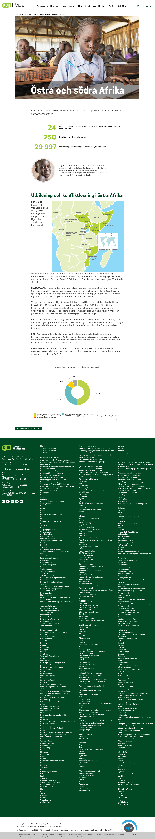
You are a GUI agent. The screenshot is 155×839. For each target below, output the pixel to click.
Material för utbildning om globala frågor (57, 602)
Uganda (43, 512)
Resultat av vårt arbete (49, 619)
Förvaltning (45, 700)
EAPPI (43, 671)
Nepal (42, 517)
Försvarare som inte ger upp (51, 477)
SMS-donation (46, 639)
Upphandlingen (46, 745)
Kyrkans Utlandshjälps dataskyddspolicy (57, 466)
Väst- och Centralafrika (49, 656)
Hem (42, 495)
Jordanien (44, 508)
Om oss (92, 6)
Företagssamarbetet (48, 630)
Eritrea (43, 758)
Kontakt (102, 6)
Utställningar (45, 800)
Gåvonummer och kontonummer (53, 632)
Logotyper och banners (49, 558)
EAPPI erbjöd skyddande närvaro (54, 693)
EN (151, 6)
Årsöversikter (45, 802)
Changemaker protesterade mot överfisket (57, 721)
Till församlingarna (48, 448)
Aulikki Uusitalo (46, 612)
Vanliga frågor (46, 741)
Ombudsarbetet (46, 569)
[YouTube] (12, 501)
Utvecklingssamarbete (49, 772)
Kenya (43, 523)
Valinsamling (45, 532)
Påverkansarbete (47, 739)
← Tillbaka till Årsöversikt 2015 (28, 428)
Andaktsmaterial (47, 599)
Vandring (44, 584)
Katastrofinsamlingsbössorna (52, 589)
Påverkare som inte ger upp (51, 482)
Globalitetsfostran (48, 787)
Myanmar (44, 519)
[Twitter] (8, 501)
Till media (44, 452)
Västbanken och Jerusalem (51, 521)
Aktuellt (82, 6)
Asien (42, 658)
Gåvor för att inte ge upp (50, 475)
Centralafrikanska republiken (52, 514)
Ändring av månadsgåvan (50, 549)
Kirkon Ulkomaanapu (13, 5)
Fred (42, 776)
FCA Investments (47, 543)
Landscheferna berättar (50, 617)
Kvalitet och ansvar (48, 743)
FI (143, 6)
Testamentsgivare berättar (51, 610)
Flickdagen (44, 493)
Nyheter (43, 643)
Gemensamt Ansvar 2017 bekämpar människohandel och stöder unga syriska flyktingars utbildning (57, 486)
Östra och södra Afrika (49, 458)
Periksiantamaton (47, 469)
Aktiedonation (46, 621)
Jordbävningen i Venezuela (51, 541)
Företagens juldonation (50, 490)
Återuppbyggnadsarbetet (50, 782)
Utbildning (44, 774)
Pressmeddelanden (48, 562)
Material (43, 446)
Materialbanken (46, 595)
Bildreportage (46, 650)
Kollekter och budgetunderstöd (53, 578)
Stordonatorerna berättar (50, 623)
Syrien (43, 510)
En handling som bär (48, 608)
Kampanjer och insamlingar (51, 582)
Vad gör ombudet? (48, 571)
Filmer (43, 798)
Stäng (135, 834)
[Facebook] (3, 501)
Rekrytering (45, 748)
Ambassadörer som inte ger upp (53, 473)
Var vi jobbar (69, 6)
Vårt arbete (45, 750)
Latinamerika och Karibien (51, 702)
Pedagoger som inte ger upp (52, 471)
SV (147, 6)
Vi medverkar (45, 573)
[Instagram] (17, 501)
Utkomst (43, 778)
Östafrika (44, 654)
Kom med (55, 6)
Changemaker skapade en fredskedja (55, 691)
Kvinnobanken (46, 593)
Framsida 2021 (20, 14)
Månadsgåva (45, 499)
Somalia (43, 525)
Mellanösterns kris (47, 538)
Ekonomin (44, 678)
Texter (42, 793)
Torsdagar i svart (47, 575)
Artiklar (43, 645)
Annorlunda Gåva (47, 591)
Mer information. (82, 837)
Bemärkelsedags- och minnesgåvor (54, 501)
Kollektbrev (45, 580)
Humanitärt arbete (48, 780)
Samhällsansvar (46, 695)
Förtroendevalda (47, 567)
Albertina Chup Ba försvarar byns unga (56, 460)
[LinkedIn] (21, 501)
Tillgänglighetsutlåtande (50, 530)
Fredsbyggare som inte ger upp (53, 480)
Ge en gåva (42, 6)
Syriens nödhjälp (117, 6)
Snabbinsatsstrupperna (50, 636)
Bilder (42, 791)
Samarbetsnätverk (47, 680)
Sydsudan (44, 506)
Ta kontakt (44, 628)
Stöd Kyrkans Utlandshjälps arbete (54, 586)
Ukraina (43, 528)
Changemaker (46, 669)
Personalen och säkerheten (51, 667)
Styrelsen (44, 547)
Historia (35, 14)
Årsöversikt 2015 (45, 14)
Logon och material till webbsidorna (55, 597)
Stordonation (45, 615)
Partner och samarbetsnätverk (52, 697)
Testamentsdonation (49, 606)
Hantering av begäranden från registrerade (57, 462)
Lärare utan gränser (48, 676)
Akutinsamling (46, 534)
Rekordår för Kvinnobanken (51, 684)
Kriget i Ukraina (46, 536)
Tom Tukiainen (46, 626)
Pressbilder (45, 560)
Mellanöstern (45, 660)
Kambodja (44, 754)
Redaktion (44, 647)
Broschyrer (44, 796)
